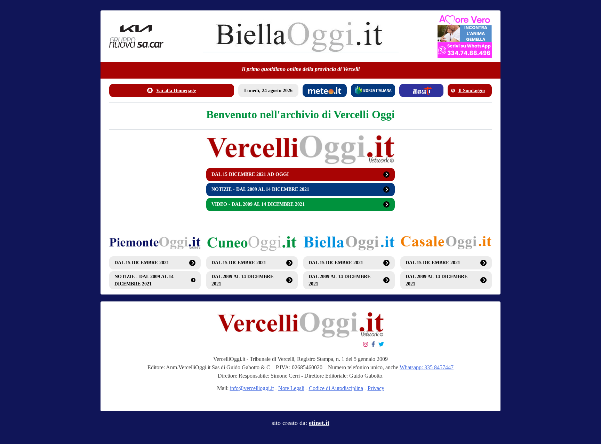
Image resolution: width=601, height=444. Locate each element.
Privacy (376, 388)
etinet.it (319, 422)
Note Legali (291, 388)
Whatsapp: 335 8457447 (427, 367)
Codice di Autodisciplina (336, 388)
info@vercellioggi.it (252, 388)
